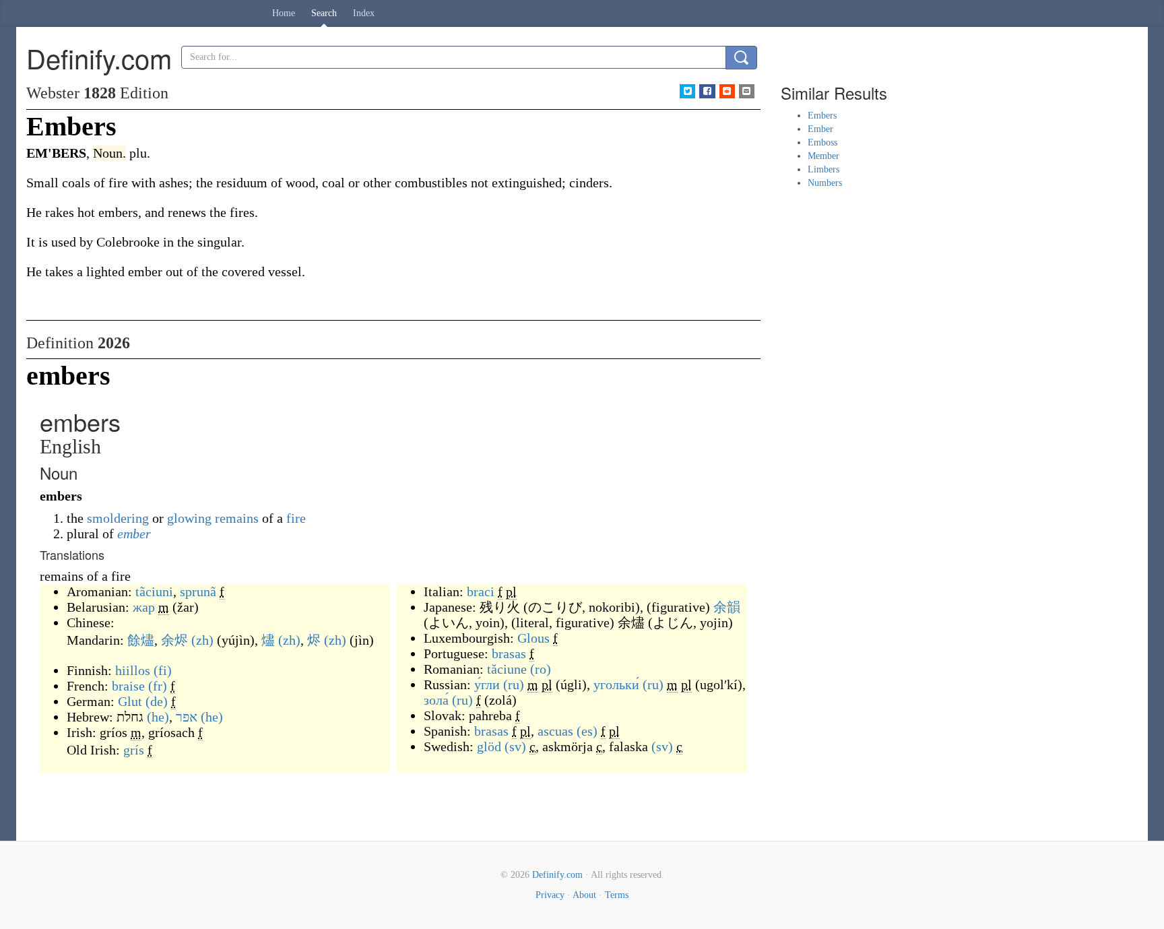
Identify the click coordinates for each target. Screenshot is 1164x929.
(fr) (157, 685)
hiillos (132, 670)
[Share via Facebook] (707, 91)
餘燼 (140, 640)
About (584, 895)
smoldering (118, 518)
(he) (158, 716)
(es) (587, 731)
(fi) (163, 670)
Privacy (550, 895)
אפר (186, 716)
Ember (820, 129)
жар (144, 607)
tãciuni (154, 591)
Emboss (822, 142)
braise (128, 685)
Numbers (825, 183)
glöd (489, 746)
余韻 (726, 607)
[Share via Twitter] (687, 91)
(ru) (513, 684)
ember (134, 533)
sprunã (198, 591)
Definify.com (557, 875)
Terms (616, 895)
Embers (822, 115)
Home (283, 13)
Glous (533, 638)
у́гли (487, 684)
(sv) (515, 746)
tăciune (507, 669)
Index (364, 13)
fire (296, 518)
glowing (189, 518)
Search (324, 13)
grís (133, 749)
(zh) (202, 640)
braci (480, 591)
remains (237, 518)
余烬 (174, 640)
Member (823, 156)
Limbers (823, 169)
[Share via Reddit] (727, 91)
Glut (130, 701)
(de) (157, 701)
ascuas (555, 731)
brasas (509, 653)
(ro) (540, 669)
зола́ (436, 700)
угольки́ (616, 684)
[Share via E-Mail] (746, 91)
